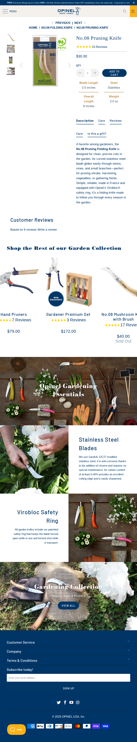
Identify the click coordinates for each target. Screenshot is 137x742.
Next (78, 22)
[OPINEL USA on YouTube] (71, 702)
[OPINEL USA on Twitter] (59, 702)
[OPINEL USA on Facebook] (65, 702)
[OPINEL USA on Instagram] (78, 702)
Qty (78, 65)
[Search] (126, 11)
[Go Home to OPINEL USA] (68, 11)
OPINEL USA (70, 716)
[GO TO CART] (133, 11)
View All (68, 605)
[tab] (85, 119)
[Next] (69, 65)
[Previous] (21, 65)
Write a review (47, 229)
